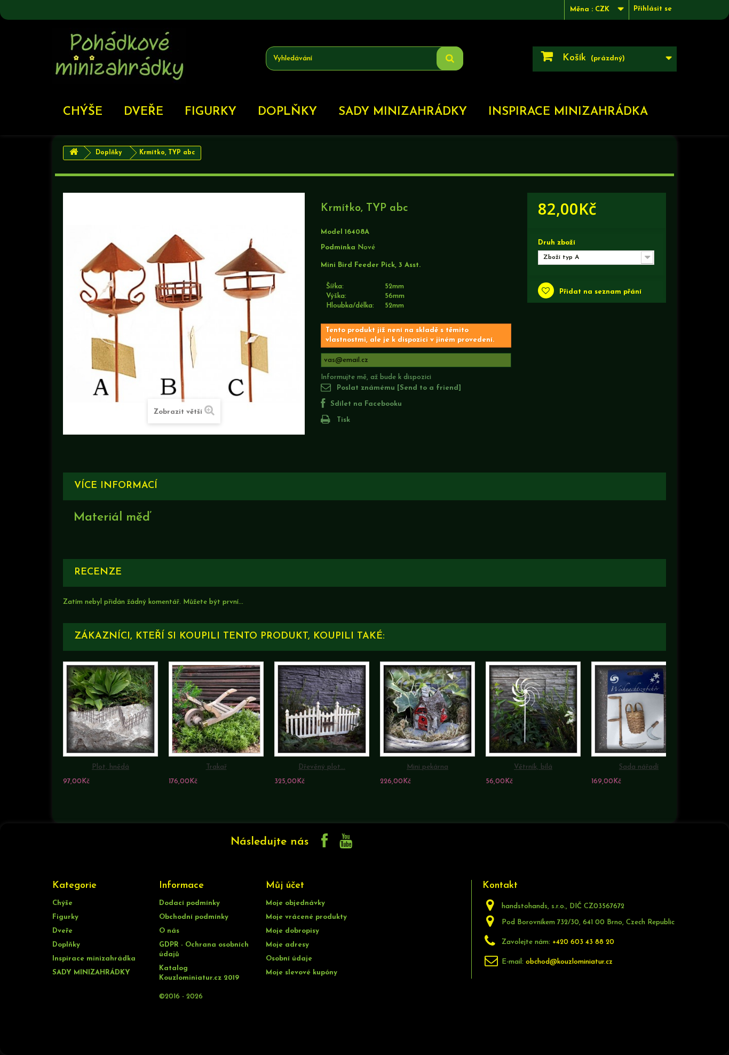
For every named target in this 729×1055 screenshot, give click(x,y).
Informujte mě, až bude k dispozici (376, 377)
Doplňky (287, 112)
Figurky (210, 112)
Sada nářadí (639, 766)
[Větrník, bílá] (533, 709)
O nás (169, 930)
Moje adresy (287, 944)
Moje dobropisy (292, 930)
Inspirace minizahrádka (568, 112)
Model (332, 232)
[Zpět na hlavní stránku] (74, 153)
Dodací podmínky (189, 903)
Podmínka (338, 247)
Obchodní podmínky (193, 917)
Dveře (143, 112)
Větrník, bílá (533, 766)
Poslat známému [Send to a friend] (399, 387)
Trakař (216, 766)
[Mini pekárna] (427, 709)
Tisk (343, 419)
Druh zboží (557, 242)
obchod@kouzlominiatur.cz (569, 961)
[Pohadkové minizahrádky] (151, 56)
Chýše (82, 112)
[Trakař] (216, 709)
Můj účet (285, 886)
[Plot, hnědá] (110, 709)
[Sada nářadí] (638, 709)
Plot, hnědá (110, 766)
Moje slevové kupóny (301, 972)
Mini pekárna (427, 766)
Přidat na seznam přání (599, 291)
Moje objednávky (295, 903)
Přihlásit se (652, 8)
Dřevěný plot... (321, 766)
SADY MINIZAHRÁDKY (402, 112)
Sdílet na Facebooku (366, 403)
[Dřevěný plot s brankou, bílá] (321, 709)
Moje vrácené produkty (306, 917)
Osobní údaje (289, 958)
